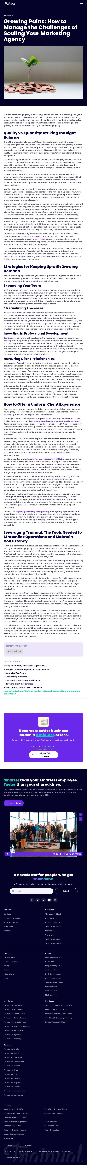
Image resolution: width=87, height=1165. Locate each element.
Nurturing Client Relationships (19, 684)
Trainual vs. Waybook (12, 1082)
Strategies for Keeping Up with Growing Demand (26, 669)
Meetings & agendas (12, 1126)
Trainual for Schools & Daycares (17, 1026)
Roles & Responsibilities (55, 1022)
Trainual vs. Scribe (11, 1053)
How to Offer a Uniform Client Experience (23, 687)
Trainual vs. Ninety (11, 1070)
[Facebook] (31, 900)
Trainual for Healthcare (13, 1009)
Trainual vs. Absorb (12, 1078)
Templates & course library (55, 1109)
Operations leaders (53, 957)
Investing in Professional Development (23, 680)
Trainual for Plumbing (12, 1039)
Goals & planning (51, 1130)
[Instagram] (55, 900)
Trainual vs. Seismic (12, 1087)
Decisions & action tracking (15, 1130)
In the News (8, 926)
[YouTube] (49, 900)
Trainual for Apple (52, 939)
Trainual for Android (53, 943)
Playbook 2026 (51, 931)
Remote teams (51, 986)
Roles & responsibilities (53, 1113)
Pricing (6, 966)
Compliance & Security (13, 1157)
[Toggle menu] (81, 3)
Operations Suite (10, 961)
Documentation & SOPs (13, 1109)
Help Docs (49, 918)
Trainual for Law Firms (13, 1005)
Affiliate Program (11, 922)
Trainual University (52, 926)
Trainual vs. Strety (11, 1074)
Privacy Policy (9, 1151)
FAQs (6, 978)
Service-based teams (54, 982)
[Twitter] (37, 900)
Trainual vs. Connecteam (14, 1061)
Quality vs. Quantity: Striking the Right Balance (25, 666)
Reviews (7, 970)
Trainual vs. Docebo (12, 1066)
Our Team (8, 914)
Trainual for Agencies (12, 1034)
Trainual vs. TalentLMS (13, 1057)
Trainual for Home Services (15, 1022)
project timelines (40, 239)
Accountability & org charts (15, 1121)
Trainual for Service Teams (15, 1018)
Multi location (51, 995)
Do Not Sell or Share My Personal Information (54, 1151)
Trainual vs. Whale (11, 1049)
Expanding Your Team (15, 673)
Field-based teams (53, 978)
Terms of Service (25, 1151)
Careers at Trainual (12, 918)
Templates (49, 935)
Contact (7, 931)
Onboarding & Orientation (56, 1009)
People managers (52, 966)
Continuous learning (13, 338)
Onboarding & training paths (16, 1113)
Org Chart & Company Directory (58, 1018)
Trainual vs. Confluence (13, 1095)
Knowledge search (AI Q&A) (15, 1117)
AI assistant (8, 1138)
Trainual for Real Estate (13, 1030)
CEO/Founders (51, 970)
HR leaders (49, 961)
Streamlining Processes (16, 676)
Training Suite (9, 957)
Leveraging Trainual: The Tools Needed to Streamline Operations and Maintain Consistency (42, 692)
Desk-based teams (53, 974)
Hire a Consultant (52, 922)
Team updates (50, 1121)
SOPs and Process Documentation (59, 1005)
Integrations (9, 974)
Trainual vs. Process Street (14, 1091)
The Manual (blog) (53, 914)
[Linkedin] (43, 900)
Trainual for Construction (14, 1014)
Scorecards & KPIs (51, 1126)
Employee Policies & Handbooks (58, 1014)
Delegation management (14, 1134)
